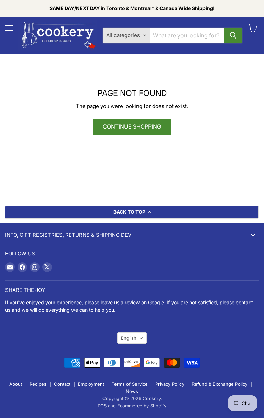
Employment (91, 384)
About (15, 384)
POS (102, 405)
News (132, 391)
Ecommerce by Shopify (141, 405)
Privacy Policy (169, 384)
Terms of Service (130, 384)
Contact (62, 384)
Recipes (38, 384)
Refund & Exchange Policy (220, 384)
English (128, 338)
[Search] (233, 35)
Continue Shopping (132, 126)
